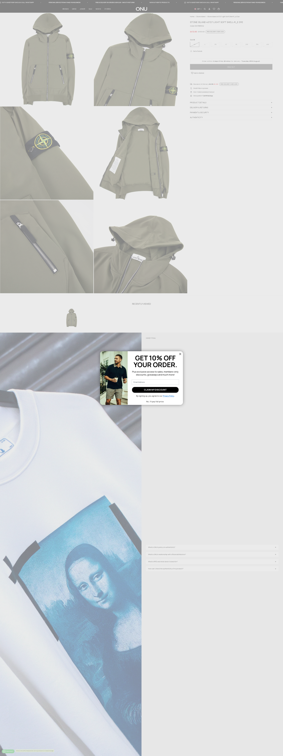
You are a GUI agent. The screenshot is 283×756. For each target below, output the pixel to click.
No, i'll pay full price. (155, 401)
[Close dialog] (180, 354)
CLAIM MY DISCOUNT (155, 389)
